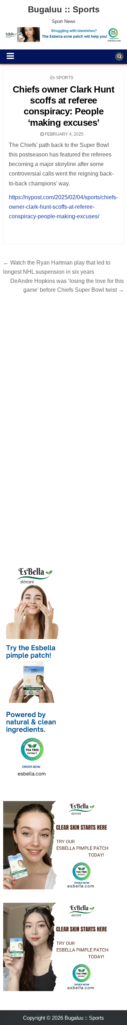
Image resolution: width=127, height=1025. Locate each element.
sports (64, 77)
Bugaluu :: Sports (63, 9)
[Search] (119, 56)
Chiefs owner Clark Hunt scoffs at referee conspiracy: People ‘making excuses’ (64, 106)
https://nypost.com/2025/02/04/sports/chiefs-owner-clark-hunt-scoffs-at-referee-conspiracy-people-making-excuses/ (63, 206)
